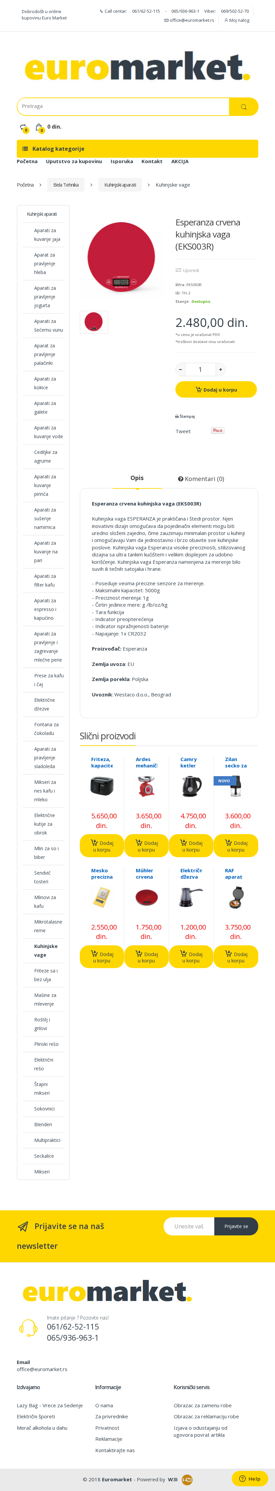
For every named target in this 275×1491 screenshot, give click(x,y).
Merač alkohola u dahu (42, 1427)
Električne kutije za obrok (44, 824)
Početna (27, 161)
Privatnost (107, 1427)
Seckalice (44, 1156)
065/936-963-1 (185, 11)
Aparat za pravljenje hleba (44, 263)
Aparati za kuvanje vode (48, 431)
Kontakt (152, 161)
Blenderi (43, 1124)
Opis (137, 478)
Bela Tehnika (65, 184)
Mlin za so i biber (46, 852)
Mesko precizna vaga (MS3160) (103, 880)
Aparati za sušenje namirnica (45, 518)
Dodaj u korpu (219, 390)
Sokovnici (44, 1108)
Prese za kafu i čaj (49, 679)
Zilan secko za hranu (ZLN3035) (238, 769)
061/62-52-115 (146, 11)
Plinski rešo (46, 1044)
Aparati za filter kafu (45, 580)
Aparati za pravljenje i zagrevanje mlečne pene (48, 646)
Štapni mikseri (42, 1088)
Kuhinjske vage (46, 950)
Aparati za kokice (45, 383)
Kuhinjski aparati (120, 184)
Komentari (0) (203, 479)
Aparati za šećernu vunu (48, 325)
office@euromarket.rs (191, 20)
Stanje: (182, 301)
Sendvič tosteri (42, 877)
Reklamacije (108, 1438)
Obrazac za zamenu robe (203, 1405)
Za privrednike (111, 1416)
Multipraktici (47, 1140)
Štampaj (187, 416)
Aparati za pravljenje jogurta (45, 297)
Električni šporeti (36, 1416)
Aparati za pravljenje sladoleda (45, 757)
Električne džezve (44, 704)
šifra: (180, 284)
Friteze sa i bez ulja (46, 974)
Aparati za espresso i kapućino (45, 609)
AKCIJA (179, 161)
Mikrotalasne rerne (48, 926)
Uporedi (191, 270)
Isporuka (122, 161)
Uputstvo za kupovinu (74, 161)
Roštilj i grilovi (42, 1023)
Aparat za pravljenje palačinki (44, 354)
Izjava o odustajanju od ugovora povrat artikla (200, 1431)
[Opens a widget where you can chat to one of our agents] (249, 1479)
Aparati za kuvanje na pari (46, 551)
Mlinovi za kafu (45, 901)
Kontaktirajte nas (115, 1450)
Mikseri (42, 1171)
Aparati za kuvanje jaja (47, 234)
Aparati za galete (45, 407)
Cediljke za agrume (45, 456)
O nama (104, 1405)
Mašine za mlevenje (45, 999)
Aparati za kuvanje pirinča (45, 485)
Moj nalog (238, 20)
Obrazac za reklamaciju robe (206, 1416)
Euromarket (117, 1479)
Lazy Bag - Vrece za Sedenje (50, 1405)
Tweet (183, 431)
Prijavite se (236, 1226)
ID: (177, 292)
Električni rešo (43, 1064)
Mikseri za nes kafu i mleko (45, 791)
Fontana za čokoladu (46, 728)
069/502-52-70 (235, 11)
